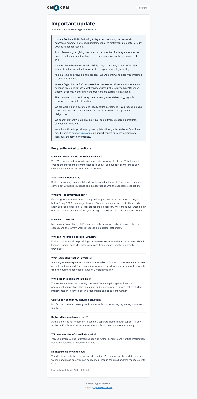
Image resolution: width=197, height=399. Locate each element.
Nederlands (143, 7)
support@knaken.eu (83, 133)
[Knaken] (58, 8)
